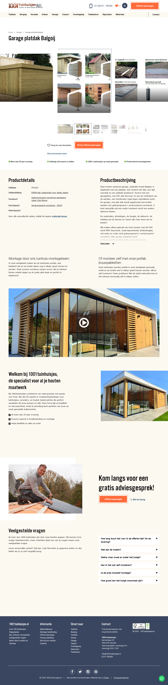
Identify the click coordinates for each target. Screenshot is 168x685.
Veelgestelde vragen (17, 638)
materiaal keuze (59, 216)
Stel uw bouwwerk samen (57, 153)
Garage (55, 14)
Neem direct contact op (18, 641)
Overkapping (78, 14)
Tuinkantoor (93, 14)
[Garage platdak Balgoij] (26, 78)
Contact (156, 14)
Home (11, 32)
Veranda (34, 14)
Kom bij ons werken (48, 641)
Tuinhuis (12, 14)
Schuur (45, 14)
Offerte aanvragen (144, 6)
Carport (65, 14)
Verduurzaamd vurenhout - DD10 (46, 205)
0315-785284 (107, 657)
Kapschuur (107, 14)
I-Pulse (106, 677)
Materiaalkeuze (46, 629)
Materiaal (120, 14)
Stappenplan (14, 632)
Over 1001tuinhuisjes (17, 629)
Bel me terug (139, 499)
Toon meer (105, 244)
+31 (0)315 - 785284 (103, 5)
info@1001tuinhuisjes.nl (111, 654)
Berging (23, 14)
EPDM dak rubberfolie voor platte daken (49, 193)
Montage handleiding (48, 632)
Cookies (43, 643)
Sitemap (12, 643)
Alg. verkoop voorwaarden (19, 635)
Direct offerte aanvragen (89, 145)
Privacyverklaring (47, 638)
